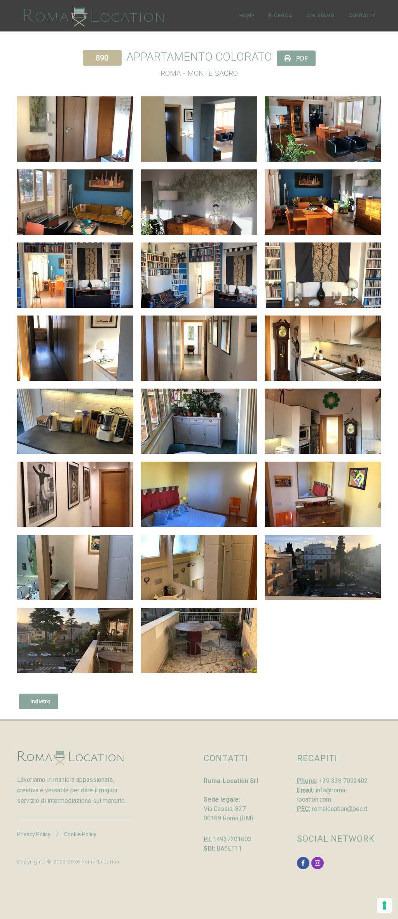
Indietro (40, 701)
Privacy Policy (34, 834)
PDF (301, 58)
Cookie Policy (80, 834)
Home (247, 15)
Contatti (361, 15)
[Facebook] (303, 863)
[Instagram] (317, 863)
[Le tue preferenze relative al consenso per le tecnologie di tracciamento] (384, 905)
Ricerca (281, 15)
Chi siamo (321, 15)
